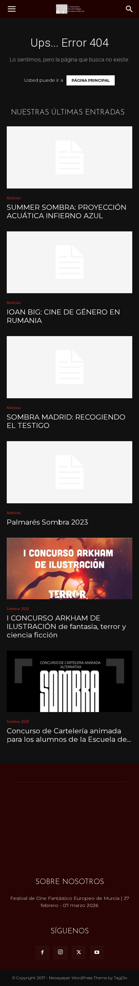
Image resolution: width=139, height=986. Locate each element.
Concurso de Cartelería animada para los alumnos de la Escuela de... (69, 735)
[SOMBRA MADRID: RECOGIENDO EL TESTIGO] (69, 367)
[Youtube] (97, 952)
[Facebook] (42, 952)
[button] (11, 9)
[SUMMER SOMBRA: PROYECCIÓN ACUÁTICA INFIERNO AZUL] (69, 157)
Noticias (14, 198)
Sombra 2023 (18, 608)
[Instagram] (60, 952)
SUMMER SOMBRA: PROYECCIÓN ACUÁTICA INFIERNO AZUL (67, 211)
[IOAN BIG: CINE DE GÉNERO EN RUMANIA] (69, 262)
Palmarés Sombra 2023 (47, 522)
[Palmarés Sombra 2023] (69, 472)
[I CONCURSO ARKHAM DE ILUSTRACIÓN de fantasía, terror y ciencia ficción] (69, 568)
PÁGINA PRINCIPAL (91, 80)
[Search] (129, 9)
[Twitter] (78, 952)
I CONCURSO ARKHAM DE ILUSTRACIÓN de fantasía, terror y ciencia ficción (66, 626)
